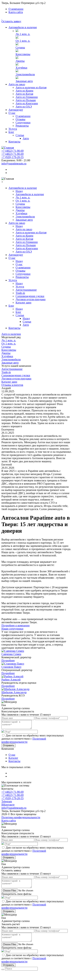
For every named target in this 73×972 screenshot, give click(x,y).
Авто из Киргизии (27, 103)
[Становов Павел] (12, 663)
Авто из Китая (24, 93)
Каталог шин (23, 302)
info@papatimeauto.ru (13, 163)
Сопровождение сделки (30, 296)
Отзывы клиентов (12, 384)
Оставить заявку (11, 21)
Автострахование (26, 289)
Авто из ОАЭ (24, 106)
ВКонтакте (8, 804)
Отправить (8, 745)
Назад (19, 191)
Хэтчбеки (21, 67)
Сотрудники (23, 122)
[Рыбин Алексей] (12, 676)
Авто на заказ (17, 84)
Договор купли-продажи (31, 299)
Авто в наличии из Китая (31, 87)
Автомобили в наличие (23, 27)
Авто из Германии (27, 97)
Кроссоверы (23, 54)
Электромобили (25, 74)
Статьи (20, 135)
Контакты (14, 141)
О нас (12, 112)
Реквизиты (22, 125)
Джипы (20, 60)
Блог (11, 132)
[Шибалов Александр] (15, 689)
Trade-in (20, 292)
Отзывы (20, 119)
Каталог (13, 757)
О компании (16, 8)
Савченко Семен (11, 654)
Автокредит (16, 109)
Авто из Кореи (24, 90)
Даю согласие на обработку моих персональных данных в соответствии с (32, 738)
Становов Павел (11, 666)
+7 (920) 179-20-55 (12, 157)
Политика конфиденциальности (20, 817)
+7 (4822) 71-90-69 (12, 150)
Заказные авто (24, 81)
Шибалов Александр (14, 692)
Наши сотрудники (12, 628)
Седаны (20, 47)
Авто (26, 138)
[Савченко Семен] (12, 650)
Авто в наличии (11, 333)
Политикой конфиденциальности (23, 740)
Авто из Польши (26, 100)
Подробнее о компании (15, 625)
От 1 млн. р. (23, 40)
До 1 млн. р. (23, 34)
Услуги (13, 128)
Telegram (6, 801)
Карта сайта (16, 12)
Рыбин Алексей (11, 679)
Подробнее (8, 660)
